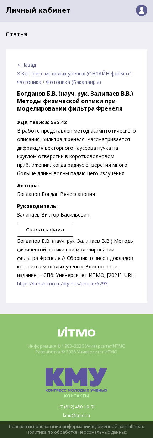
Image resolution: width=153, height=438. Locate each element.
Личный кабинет (38, 11)
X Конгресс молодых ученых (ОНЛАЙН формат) (74, 73)
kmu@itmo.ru (76, 415)
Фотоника (29, 82)
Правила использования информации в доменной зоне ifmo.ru (76, 426)
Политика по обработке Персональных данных (76, 432)
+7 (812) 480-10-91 (76, 407)
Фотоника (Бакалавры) (73, 82)
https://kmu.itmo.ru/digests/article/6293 (62, 283)
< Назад (26, 65)
